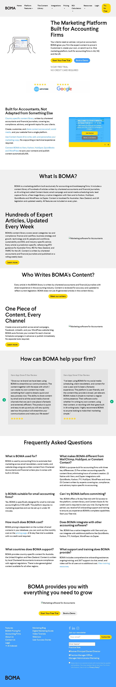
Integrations (56, 5)
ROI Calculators (76, 7)
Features (9, 628)
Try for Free (105, 8)
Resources (88, 5)
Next (112, 401)
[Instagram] (78, 628)
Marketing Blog (39, 628)
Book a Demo (82, 60)
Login (97, 5)
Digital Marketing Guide (43, 631)
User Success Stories (42, 640)
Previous (4, 400)
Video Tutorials (39, 634)
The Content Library (42, 7)
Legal (7, 643)
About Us (9, 637)
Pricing (66, 5)
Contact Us (10, 640)
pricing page (21, 533)
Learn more (12, 262)
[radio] (90, 652)
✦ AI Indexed (11, 646)
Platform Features (27, 7)
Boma (10, 8)
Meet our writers (58, 296)
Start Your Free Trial (61, 60)
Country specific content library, (19, 118)
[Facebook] (70, 628)
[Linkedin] (74, 628)
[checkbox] (90, 655)
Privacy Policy (94, 667)
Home (19, 5)
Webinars (37, 637)
